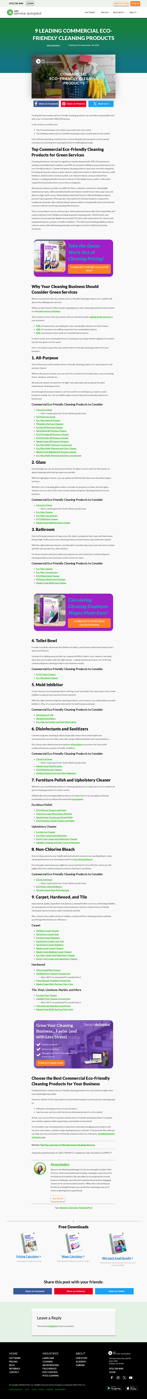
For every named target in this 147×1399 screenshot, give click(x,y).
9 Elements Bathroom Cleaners (51, 579)
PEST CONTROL (50, 1372)
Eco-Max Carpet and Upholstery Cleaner (55, 955)
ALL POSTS (58, 1198)
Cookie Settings (60, 1389)
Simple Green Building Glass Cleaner (53, 522)
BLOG (12, 1365)
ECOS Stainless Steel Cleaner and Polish (55, 821)
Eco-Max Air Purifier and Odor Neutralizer (56, 722)
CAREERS (80, 1365)
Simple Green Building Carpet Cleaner (54, 952)
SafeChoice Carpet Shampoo (50, 945)
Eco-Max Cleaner (44, 512)
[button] (111, 1377)
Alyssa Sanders (53, 45)
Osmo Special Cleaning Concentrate (53, 980)
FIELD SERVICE (49, 1368)
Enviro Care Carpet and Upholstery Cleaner (56, 839)
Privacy (34, 1389)
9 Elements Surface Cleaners (49, 424)
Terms (27, 1389)
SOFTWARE (90, 12)
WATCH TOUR (121, 3)
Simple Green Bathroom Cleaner (51, 583)
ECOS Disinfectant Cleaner (49, 769)
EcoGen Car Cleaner (45, 832)
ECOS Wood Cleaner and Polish (51, 810)
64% (38, 329)
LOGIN (30, 3)
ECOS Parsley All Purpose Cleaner (52, 438)
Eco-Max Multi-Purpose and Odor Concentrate (58, 455)
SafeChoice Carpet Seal (47, 934)
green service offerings (49, 311)
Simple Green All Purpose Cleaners (52, 441)
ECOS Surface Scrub (45, 417)
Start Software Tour (50, 1063)
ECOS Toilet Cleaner (46, 674)
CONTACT (14, 1372)
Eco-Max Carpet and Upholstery (51, 835)
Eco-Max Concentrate (47, 516)
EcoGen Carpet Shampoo (48, 938)
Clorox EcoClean (44, 410)
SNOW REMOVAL (50, 1365)
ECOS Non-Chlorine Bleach (49, 886)
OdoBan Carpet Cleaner (47, 931)
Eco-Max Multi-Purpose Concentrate (54, 445)
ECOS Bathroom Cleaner (47, 576)
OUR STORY (81, 1358)
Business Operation (69, 1207)
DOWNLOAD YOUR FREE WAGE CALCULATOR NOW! (89, 623)
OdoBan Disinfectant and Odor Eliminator (56, 773)
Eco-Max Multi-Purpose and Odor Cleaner (56, 448)
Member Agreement (15, 1389)
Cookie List (49, 1389)
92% (38, 326)
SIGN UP (135, 3)
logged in (52, 1326)
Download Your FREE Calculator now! (89, 269)
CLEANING (47, 1361)
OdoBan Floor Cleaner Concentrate (53, 973)
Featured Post (85, 1207)
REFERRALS (14, 1368)
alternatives (77, 744)
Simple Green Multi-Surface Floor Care (54, 984)
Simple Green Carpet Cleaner (50, 948)
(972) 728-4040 (16, 3)
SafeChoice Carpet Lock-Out (50, 941)
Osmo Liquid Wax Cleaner (48, 970)
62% (38, 333)
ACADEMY (81, 1361)
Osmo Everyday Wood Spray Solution (54, 814)
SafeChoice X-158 (44, 715)
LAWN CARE (48, 1358)
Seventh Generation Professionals (52, 890)
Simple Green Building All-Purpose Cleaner (56, 452)
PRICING (105, 12)
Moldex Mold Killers (46, 718)
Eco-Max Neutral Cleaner (48, 420)
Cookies (41, 1389)
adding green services (100, 317)
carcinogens (77, 799)
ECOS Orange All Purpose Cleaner (52, 434)
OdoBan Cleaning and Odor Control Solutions (58, 842)
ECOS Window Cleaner (47, 519)
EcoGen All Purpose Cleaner (49, 427)
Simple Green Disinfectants (49, 766)
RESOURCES (118, 12)
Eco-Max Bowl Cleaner (47, 678)
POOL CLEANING (50, 1375)
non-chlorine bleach (83, 859)
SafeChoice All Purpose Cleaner (51, 431)
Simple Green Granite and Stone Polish (54, 817)
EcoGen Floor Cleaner (46, 995)
